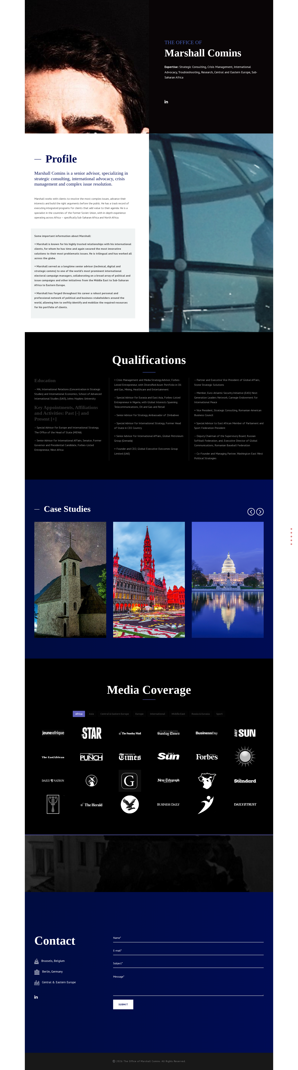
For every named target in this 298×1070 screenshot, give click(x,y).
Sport (219, 714)
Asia (91, 714)
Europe (139, 714)
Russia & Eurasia (201, 714)
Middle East (178, 714)
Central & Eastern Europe (114, 714)
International (157, 714)
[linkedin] (166, 101)
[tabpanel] (53, 734)
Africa (78, 714)
